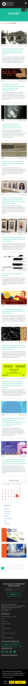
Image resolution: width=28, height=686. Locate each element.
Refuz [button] (11, 682)
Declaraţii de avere (5, 628)
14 (13, 565)
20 (9, 568)
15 (16, 565)
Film (5, 521)
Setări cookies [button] (5, 682)
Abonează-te (14, 594)
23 (18, 568)
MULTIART (7, 523)
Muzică (6, 516)
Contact (3, 635)
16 (19, 565)
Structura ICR (4, 621)
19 (5, 568)
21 (12, 568)
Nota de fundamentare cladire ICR (9, 633)
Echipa (2, 619)
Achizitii (3, 630)
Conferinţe (7, 513)
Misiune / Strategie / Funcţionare (9, 616)
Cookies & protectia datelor (7, 637)
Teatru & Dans (8, 518)
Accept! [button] (20, 682)
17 (22, 565)
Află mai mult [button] (9, 677)
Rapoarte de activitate (6, 623)
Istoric (2, 626)
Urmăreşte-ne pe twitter (11, 644)
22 (15, 568)
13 (10, 565)
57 (23, 568)
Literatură (7, 509)
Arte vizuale (7, 511)
